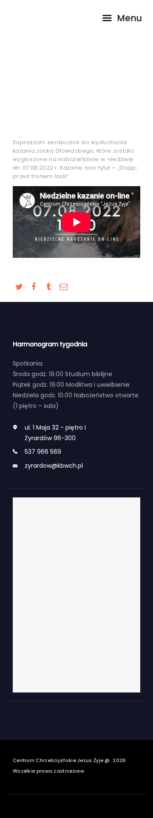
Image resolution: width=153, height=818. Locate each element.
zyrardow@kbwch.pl (54, 465)
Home (40, 101)
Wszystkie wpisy (75, 101)
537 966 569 (43, 451)
